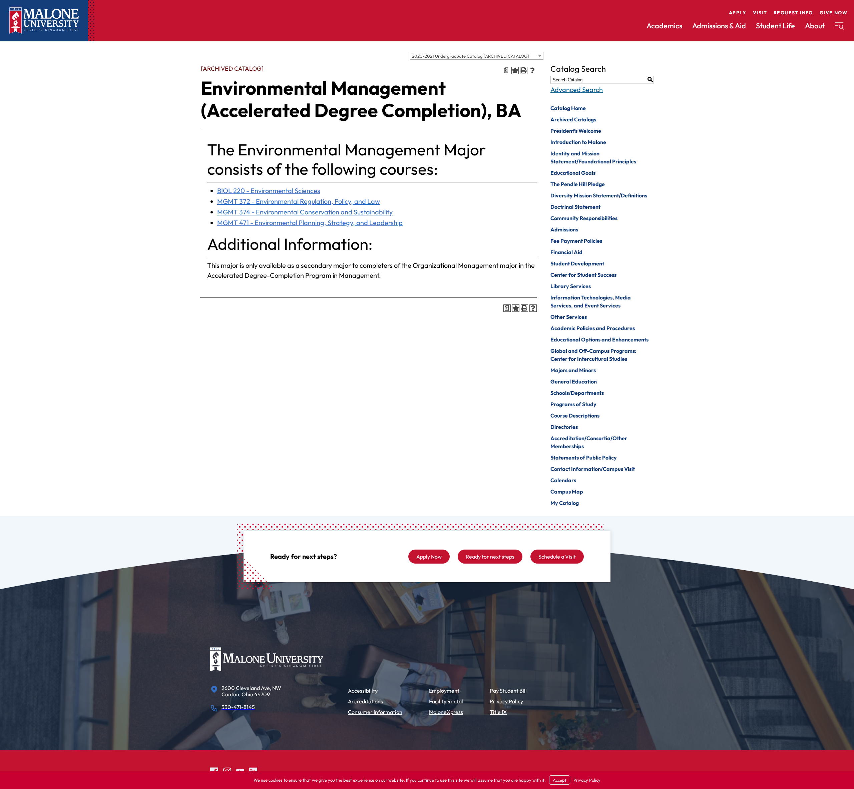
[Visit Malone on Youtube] (240, 770)
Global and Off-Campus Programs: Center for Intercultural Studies (593, 354)
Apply (737, 13)
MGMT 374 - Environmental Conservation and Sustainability (305, 212)
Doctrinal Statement (575, 206)
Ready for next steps (490, 556)
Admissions (564, 229)
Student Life (775, 25)
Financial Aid (566, 252)
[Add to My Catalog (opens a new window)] (515, 70)
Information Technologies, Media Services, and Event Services (590, 301)
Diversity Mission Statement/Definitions (598, 195)
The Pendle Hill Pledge (577, 184)
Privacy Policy (506, 701)
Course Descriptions (574, 415)
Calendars (563, 480)
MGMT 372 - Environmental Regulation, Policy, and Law (298, 201)
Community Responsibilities (583, 218)
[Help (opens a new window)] (532, 70)
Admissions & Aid (719, 25)
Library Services (570, 286)
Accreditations (365, 701)
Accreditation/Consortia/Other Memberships (588, 442)
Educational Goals (572, 172)
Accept (559, 780)
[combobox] (476, 56)
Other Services (568, 316)
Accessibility (363, 690)
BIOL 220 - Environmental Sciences (268, 190)
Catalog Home (568, 108)
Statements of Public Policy (583, 457)
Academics (664, 25)
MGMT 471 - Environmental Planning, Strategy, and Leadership (310, 222)
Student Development (577, 263)
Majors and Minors (573, 370)
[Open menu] (839, 26)
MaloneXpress (446, 712)
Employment (444, 690)
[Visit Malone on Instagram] (227, 770)
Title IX (498, 712)
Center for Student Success (583, 274)
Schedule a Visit (557, 556)
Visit (760, 13)
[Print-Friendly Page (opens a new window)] (523, 70)
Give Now (833, 13)
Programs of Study (573, 404)
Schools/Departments (577, 392)
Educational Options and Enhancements (599, 339)
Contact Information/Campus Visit (592, 469)
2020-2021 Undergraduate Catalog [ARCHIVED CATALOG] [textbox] (470, 56)
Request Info (793, 13)
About (815, 25)
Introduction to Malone (578, 142)
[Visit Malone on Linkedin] (253, 770)
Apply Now (429, 556)
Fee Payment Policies (576, 240)
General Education (573, 381)
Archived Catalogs (573, 119)
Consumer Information (375, 712)
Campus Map (566, 491)
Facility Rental (446, 701)
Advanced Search (576, 89)
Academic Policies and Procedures (592, 328)
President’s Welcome (575, 130)
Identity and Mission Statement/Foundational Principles (593, 157)
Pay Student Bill (508, 690)
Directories (564, 427)
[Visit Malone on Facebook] (214, 770)
